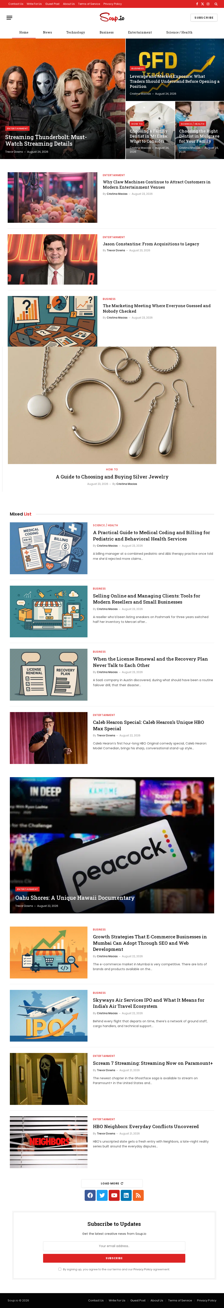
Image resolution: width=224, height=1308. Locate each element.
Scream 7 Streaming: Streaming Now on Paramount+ (153, 1063)
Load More (110, 1183)
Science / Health (179, 32)
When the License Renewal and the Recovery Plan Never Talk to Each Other (150, 662)
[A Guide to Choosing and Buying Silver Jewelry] (112, 405)
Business (107, 32)
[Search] (215, 4)
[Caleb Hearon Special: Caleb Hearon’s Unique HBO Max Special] (49, 738)
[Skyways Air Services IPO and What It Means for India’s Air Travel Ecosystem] (49, 1016)
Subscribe (204, 18)
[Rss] (138, 1195)
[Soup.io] (112, 17)
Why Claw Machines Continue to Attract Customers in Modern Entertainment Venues (157, 184)
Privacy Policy (112, 4)
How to (137, 124)
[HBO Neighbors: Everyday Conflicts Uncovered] (49, 1142)
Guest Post (52, 4)
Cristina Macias (140, 94)
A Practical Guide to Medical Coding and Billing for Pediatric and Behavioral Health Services (151, 535)
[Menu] (9, 18)
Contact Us (15, 4)
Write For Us (34, 4)
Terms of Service (89, 4)
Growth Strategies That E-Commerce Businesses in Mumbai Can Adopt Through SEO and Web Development (150, 943)
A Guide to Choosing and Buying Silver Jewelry (112, 476)
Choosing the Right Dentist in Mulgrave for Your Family (199, 136)
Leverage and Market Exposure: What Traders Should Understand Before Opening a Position (175, 81)
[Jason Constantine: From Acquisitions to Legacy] (52, 259)
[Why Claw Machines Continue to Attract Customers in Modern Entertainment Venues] (52, 197)
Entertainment (140, 32)
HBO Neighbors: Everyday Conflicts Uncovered (146, 1126)
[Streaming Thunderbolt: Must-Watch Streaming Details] (62, 99)
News (47, 32)
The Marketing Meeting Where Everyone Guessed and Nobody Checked (157, 308)
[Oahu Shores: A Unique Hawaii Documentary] (112, 845)
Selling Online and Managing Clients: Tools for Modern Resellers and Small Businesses (146, 599)
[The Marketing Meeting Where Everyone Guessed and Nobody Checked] (52, 321)
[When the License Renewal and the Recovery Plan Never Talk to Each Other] (49, 675)
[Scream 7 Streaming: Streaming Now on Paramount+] (49, 1079)
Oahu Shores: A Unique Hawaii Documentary (75, 897)
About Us (69, 4)
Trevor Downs (14, 152)
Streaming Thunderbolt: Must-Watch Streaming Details (46, 140)
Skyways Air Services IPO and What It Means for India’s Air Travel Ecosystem (148, 1003)
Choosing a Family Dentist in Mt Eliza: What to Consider (149, 136)
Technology (75, 32)
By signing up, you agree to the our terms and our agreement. (116, 1269)
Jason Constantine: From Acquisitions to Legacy (151, 243)
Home (23, 32)
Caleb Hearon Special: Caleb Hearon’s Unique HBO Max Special (148, 725)
